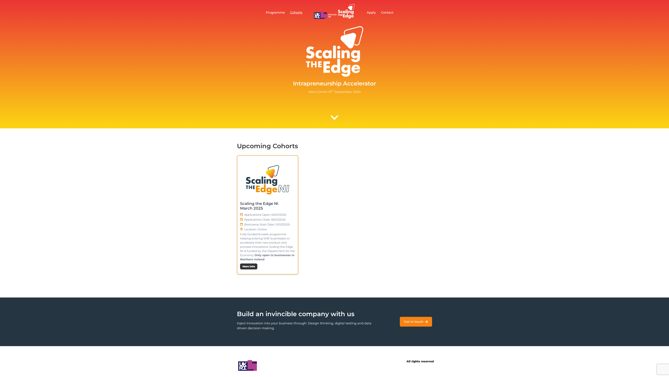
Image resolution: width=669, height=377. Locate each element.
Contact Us (334, 361)
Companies (372, 361)
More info (249, 266)
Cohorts (296, 12)
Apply (371, 12)
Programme (275, 12)
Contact (387, 12)
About (353, 361)
